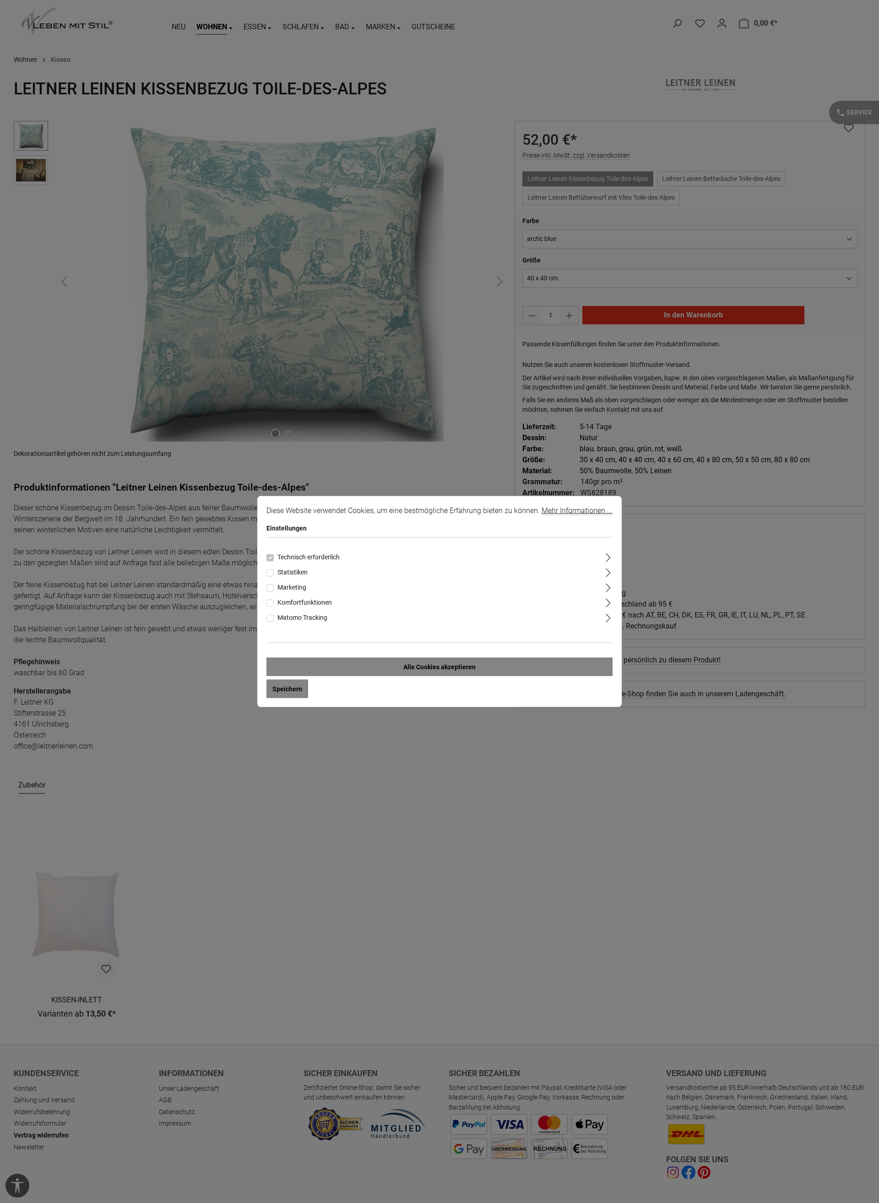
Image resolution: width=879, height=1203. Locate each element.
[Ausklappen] (608, 556)
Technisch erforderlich (308, 557)
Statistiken (292, 572)
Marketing (291, 587)
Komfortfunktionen (304, 602)
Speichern (287, 689)
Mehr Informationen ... (577, 510)
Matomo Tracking (302, 617)
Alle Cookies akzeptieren (439, 667)
